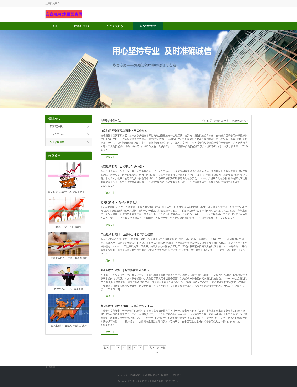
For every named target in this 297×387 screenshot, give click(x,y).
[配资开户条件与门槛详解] (68, 210)
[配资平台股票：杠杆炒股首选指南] (68, 244)
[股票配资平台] (63, 14)
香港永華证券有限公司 (156, 381)
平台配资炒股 (115, 26)
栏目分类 (54, 118)
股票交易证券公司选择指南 (68, 288)
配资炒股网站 (148, 26)
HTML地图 (175, 375)
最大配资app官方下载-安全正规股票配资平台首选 (68, 192)
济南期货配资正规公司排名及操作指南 (124, 130)
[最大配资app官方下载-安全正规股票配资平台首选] (68, 175)
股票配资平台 (82, 26)
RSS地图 (164, 375)
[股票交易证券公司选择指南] (68, 275)
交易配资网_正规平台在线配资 (119, 202)
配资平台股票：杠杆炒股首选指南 (69, 258)
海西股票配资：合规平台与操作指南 (123, 166)
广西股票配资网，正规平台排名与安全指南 (127, 234)
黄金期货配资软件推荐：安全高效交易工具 (127, 305)
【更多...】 (109, 156)
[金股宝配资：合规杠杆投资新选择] (68, 308)
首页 (55, 26)
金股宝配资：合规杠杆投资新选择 (69, 325)
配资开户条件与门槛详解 (68, 226)
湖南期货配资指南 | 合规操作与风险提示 (125, 270)
